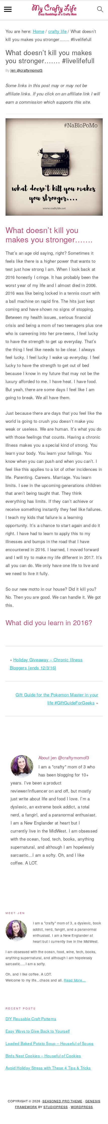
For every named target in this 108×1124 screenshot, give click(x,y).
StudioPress (55, 1107)
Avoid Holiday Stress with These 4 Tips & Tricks (48, 1067)
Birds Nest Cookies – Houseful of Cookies (43, 1055)
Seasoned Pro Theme (62, 1101)
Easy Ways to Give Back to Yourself (38, 1031)
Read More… (75, 980)
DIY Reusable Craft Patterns (31, 1018)
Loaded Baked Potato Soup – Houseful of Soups (50, 1043)
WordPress (82, 1107)
